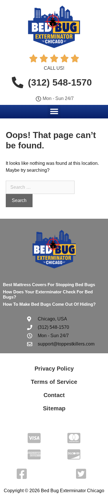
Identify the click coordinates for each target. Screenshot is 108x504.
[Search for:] (40, 187)
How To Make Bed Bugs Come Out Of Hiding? (49, 304)
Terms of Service (54, 382)
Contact (54, 395)
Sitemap (54, 408)
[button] (54, 111)
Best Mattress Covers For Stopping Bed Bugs (49, 284)
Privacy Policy (54, 368)
